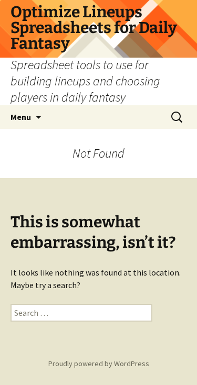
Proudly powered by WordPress (98, 363)
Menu (21, 117)
